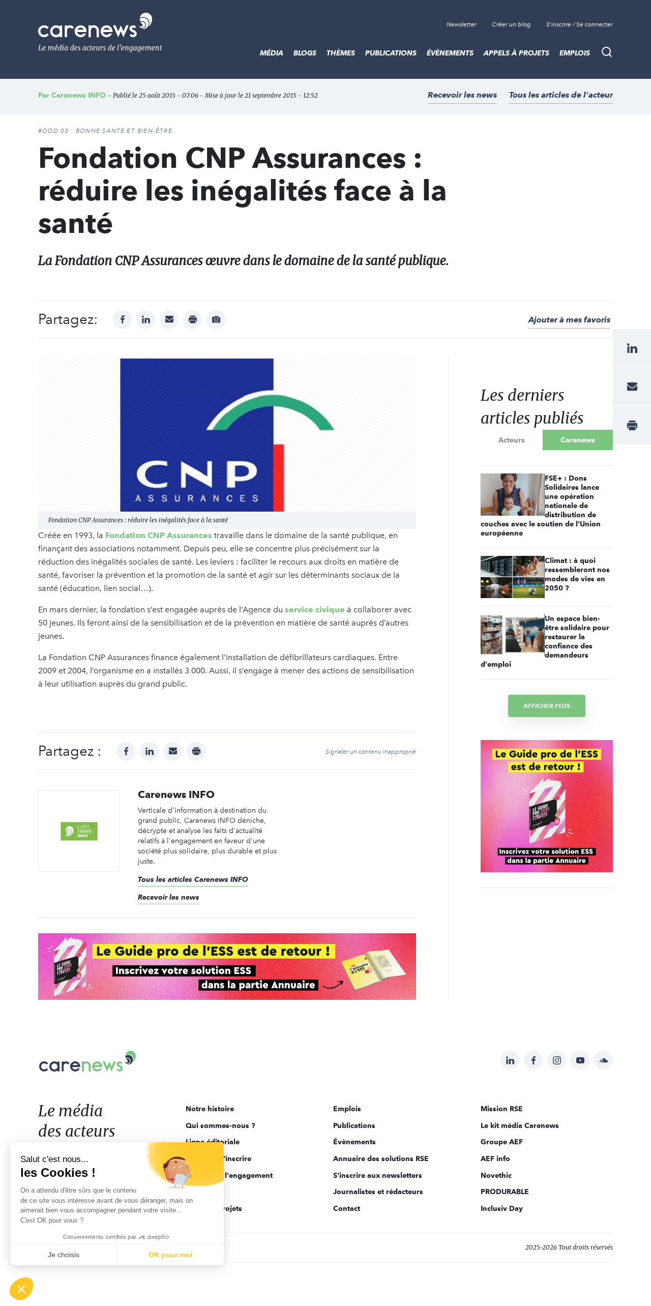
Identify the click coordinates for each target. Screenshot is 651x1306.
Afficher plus (546, 705)
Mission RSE (502, 1109)
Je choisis (63, 1255)
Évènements (450, 53)
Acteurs (511, 440)
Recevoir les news (462, 95)
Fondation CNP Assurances (158, 535)
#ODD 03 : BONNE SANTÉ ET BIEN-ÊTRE (105, 131)
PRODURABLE (505, 1192)
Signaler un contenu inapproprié (371, 751)
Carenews (577, 440)
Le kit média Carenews (520, 1125)
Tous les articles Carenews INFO (193, 879)
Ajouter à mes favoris (569, 319)
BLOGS (304, 53)
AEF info (495, 1158)
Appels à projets (516, 53)
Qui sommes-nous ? (220, 1125)
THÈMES (341, 53)
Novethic (496, 1175)
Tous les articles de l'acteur (561, 95)
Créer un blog (511, 24)
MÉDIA (271, 53)
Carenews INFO (78, 95)
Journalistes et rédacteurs (378, 1192)
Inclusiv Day (502, 1208)
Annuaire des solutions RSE (381, 1158)
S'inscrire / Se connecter (579, 24)
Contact (346, 1208)
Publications (391, 53)
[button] (21, 1289)
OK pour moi (170, 1255)
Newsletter (462, 24)
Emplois (574, 53)
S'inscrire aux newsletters (377, 1175)
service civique (315, 609)
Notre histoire (210, 1109)
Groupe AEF (502, 1142)
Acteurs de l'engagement (229, 1175)
